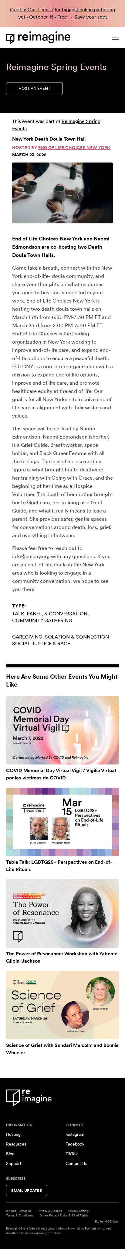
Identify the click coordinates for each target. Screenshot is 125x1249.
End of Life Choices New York (74, 147)
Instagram (75, 1134)
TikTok (72, 1153)
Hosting (13, 1134)
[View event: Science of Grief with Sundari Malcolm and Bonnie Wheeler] (62, 1005)
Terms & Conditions (19, 1215)
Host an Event (34, 88)
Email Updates (26, 1190)
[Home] (39, 37)
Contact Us (76, 1163)
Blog (10, 1153)
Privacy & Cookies (50, 1210)
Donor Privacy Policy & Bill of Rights (63, 1215)
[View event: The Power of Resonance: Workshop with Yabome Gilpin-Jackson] (62, 913)
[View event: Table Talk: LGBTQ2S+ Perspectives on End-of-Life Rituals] (62, 822)
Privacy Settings (79, 1210)
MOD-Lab (111, 1221)
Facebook (75, 1144)
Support (13, 1163)
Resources (16, 1144)
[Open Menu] (115, 37)
